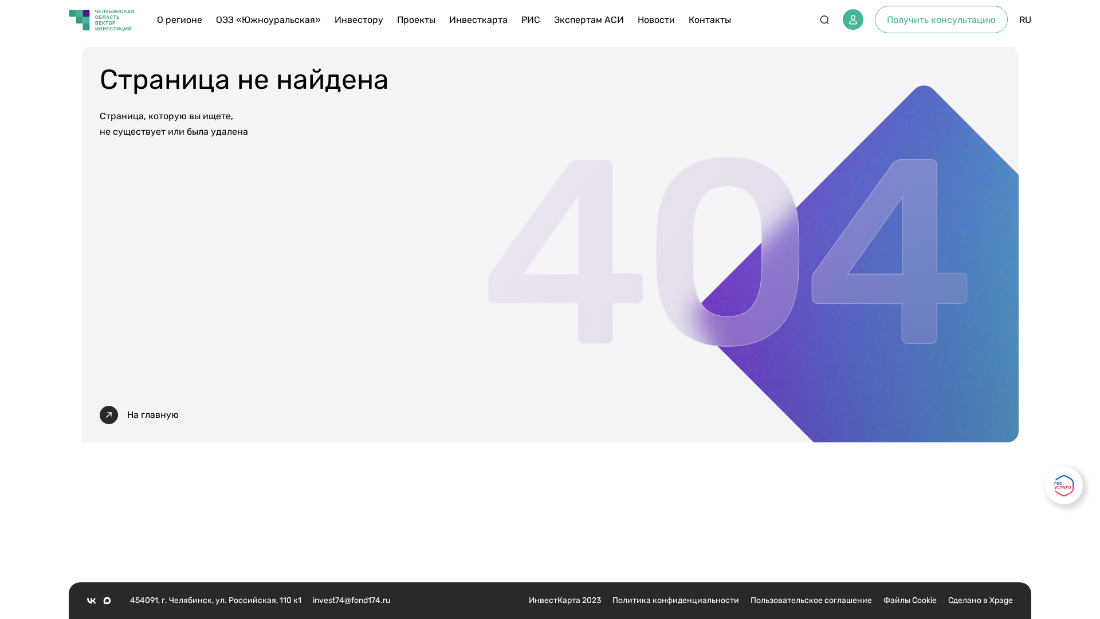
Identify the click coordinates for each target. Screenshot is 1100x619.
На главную (153, 414)
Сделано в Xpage (980, 600)
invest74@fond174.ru (351, 600)
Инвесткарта (478, 19)
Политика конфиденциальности (675, 600)
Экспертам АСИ (589, 19)
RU (1025, 19)
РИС (530, 19)
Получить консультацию (941, 19)
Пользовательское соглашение (811, 600)
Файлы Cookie (910, 600)
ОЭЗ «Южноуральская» (268, 19)
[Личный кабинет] (853, 19)
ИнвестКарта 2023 (565, 600)
